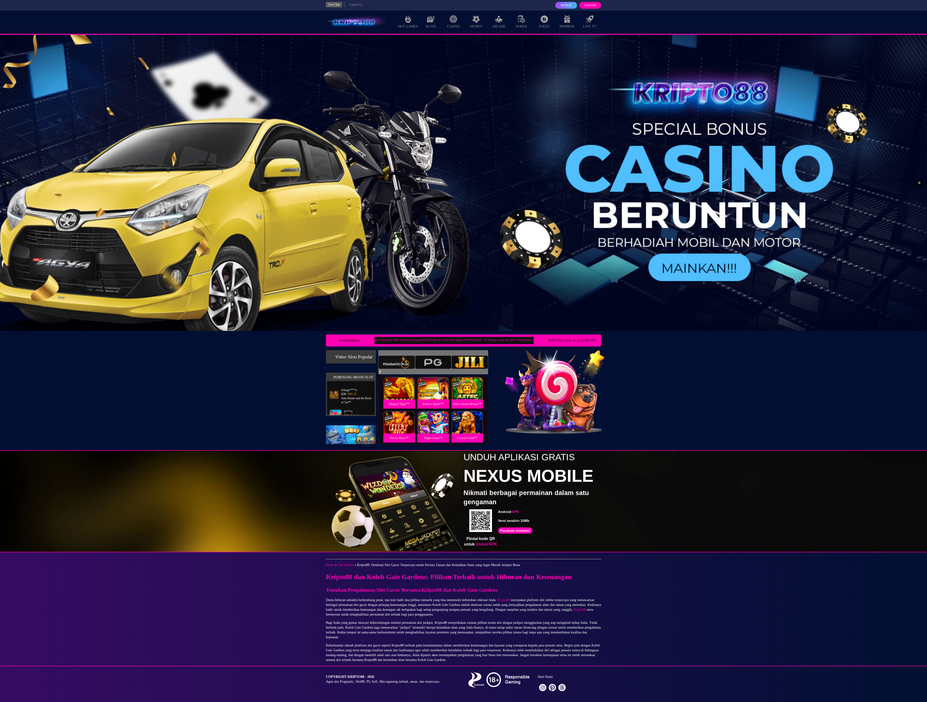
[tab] (397, 362)
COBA (399, 382)
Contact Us (355, 4)
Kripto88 (504, 600)
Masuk (566, 5)
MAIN (399, 393)
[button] (8, 183)
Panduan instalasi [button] (515, 530)
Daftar (590, 5)
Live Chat (333, 4)
